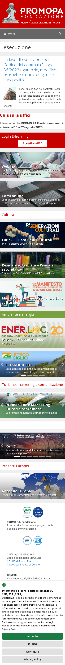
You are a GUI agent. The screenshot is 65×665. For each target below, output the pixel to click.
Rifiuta (32, 644)
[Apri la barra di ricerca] (60, 33)
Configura (32, 652)
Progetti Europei (15, 465)
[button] (2, 364)
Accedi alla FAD (32, 143)
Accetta (32, 636)
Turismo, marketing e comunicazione (32, 384)
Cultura (8, 214)
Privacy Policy (32, 659)
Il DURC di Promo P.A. (19, 561)
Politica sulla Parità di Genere (23, 564)
